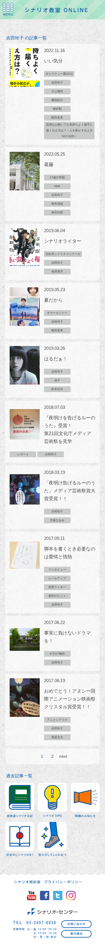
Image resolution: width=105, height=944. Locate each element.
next (63, 756)
